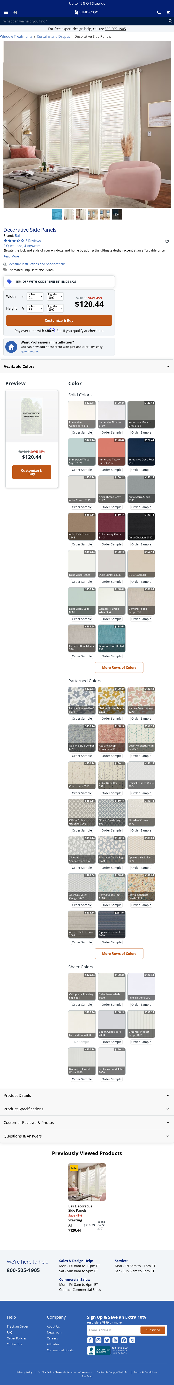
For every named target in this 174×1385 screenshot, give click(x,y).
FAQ (10, 1332)
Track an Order (17, 1326)
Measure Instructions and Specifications (37, 264)
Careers (52, 1338)
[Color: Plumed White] (57, 214)
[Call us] (158, 12)
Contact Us (14, 1344)
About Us (53, 1326)
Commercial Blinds (60, 1350)
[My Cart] (168, 12)
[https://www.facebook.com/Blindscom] (90, 1340)
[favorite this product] (167, 241)
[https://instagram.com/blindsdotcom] (98, 1340)
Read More (11, 256)
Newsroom (54, 1332)
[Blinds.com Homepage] (87, 12)
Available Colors (19, 366)
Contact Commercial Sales (80, 1289)
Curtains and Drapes (53, 36)
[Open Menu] (6, 12)
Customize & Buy (59, 320)
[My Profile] (15, 12)
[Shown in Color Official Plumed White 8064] (69, 214)
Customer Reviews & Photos (29, 1122)
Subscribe (153, 1330)
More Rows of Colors (119, 667)
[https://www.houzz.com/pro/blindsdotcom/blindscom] (132, 1340)
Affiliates (53, 1344)
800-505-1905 (115, 28)
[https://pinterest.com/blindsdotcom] (124, 1340)
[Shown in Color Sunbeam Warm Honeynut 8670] (93, 214)
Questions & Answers (23, 1136)
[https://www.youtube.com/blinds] (115, 1340)
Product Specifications (24, 1108)
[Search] (170, 21)
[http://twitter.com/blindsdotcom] (107, 1340)
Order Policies (17, 1338)
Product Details (17, 1095)
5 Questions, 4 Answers (22, 245)
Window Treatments (16, 36)
